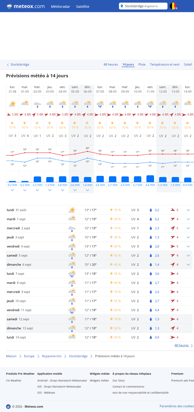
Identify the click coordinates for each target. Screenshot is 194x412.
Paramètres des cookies (177, 406)
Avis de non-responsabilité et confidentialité (141, 392)
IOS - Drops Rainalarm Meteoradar (59, 386)
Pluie (142, 64)
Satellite (82, 6)
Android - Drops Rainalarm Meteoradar (62, 380)
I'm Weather (13, 380)
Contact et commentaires (128, 386)
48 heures (111, 64)
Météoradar (60, 6)
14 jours (128, 64)
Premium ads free (182, 380)
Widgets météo (99, 380)
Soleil (188, 64)
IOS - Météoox (46, 392)
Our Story (119, 380)
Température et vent (165, 64)
